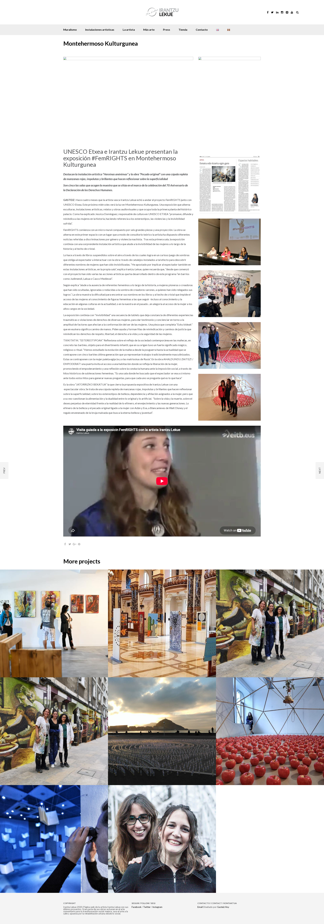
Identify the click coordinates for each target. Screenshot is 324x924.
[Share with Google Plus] (74, 544)
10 (136, 146)
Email (200, 907)
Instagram (157, 907)
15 (155, 146)
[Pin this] (79, 544)
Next (183, 99)
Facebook (136, 907)
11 (140, 146)
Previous (72, 99)
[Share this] (65, 544)
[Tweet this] (69, 544)
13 (148, 146)
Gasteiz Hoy (223, 907)
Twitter (147, 907)
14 (152, 146)
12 (144, 146)
